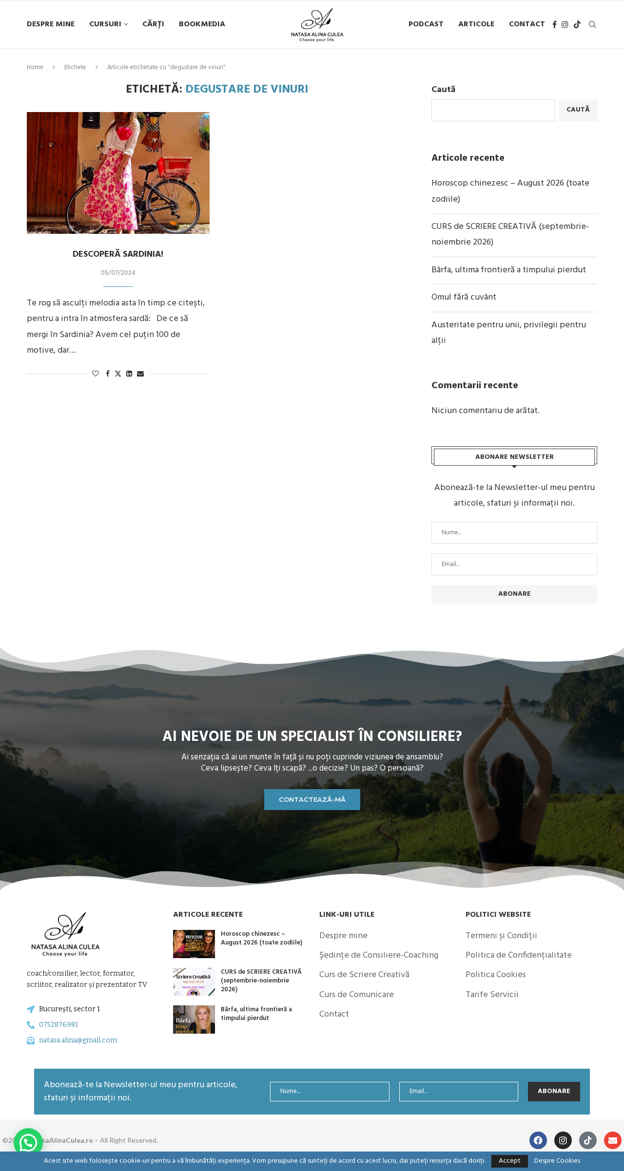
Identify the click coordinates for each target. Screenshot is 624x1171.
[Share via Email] (140, 374)
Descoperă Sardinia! (118, 254)
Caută (443, 90)
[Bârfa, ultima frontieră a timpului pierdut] (194, 1019)
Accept (510, 1161)
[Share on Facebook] (108, 374)
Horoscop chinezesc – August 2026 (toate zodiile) (261, 938)
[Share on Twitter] (118, 374)
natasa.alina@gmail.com (78, 1040)
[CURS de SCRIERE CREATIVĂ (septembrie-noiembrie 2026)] (194, 982)
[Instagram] (565, 24)
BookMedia (202, 24)
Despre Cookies (557, 1161)
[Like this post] (95, 374)
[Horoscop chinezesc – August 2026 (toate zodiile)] (194, 944)
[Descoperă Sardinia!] (118, 173)
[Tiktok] (577, 24)
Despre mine (51, 24)
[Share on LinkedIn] (129, 374)
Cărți (153, 24)
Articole (476, 24)
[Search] (592, 24)
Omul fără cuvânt (463, 297)
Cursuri (105, 24)
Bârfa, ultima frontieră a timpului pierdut (508, 270)
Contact (527, 24)
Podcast (426, 24)
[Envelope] (613, 1140)
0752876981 (58, 1024)
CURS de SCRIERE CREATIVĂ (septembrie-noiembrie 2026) (261, 981)
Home (35, 67)
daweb (180, 1140)
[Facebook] (554, 24)
